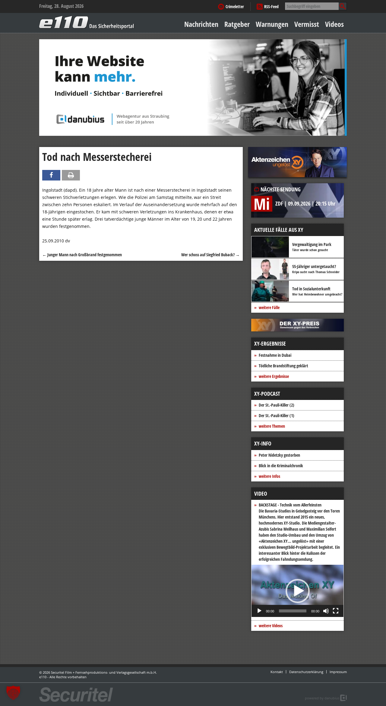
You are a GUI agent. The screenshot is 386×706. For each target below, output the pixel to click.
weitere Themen (272, 426)
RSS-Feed (271, 6)
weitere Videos (271, 625)
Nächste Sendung (281, 189)
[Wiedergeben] (259, 611)
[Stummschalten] (326, 611)
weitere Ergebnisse (274, 376)
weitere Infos (269, 476)
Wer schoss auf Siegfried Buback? (210, 254)
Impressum (338, 671)
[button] (298, 591)
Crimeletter (235, 6)
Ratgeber (237, 24)
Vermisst (306, 24)
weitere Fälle (269, 307)
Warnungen (272, 24)
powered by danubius (322, 698)
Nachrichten (201, 24)
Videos (334, 24)
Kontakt (277, 671)
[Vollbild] (336, 611)
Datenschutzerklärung (306, 671)
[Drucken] (71, 175)
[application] (297, 591)
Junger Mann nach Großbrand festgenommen (82, 254)
